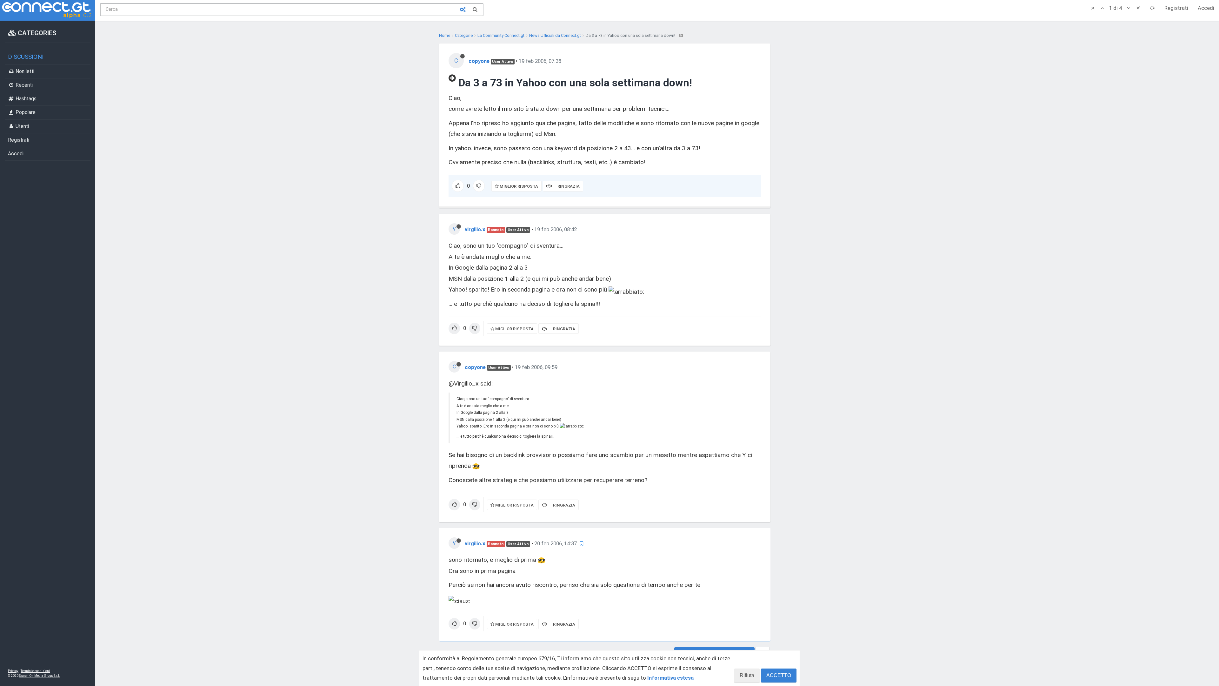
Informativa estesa (670, 678)
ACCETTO (778, 675)
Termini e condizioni (35, 671)
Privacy (13, 671)
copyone (479, 61)
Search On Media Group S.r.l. (39, 675)
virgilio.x (475, 229)
